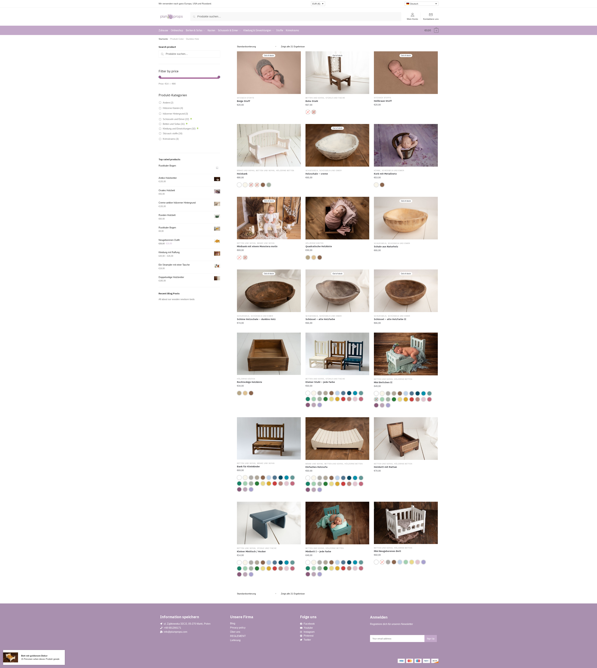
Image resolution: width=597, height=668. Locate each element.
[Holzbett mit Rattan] (406, 438)
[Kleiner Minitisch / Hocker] (269, 523)
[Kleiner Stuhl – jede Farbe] (337, 354)
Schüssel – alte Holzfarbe (320, 319)
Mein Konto (412, 19)
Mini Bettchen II (383, 382)
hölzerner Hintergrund (175, 113)
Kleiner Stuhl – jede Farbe (320, 382)
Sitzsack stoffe (245, 98)
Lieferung (235, 640)
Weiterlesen (269, 121)
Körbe (377, 170)
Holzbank (242, 173)
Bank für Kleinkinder (248, 466)
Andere (168, 102)
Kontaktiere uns (431, 19)
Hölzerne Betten (285, 170)
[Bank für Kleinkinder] (269, 438)
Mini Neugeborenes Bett (387, 551)
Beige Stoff (243, 101)
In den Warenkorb (406, 499)
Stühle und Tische (335, 98)
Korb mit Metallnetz (385, 173)
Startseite (163, 39)
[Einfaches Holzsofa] (337, 438)
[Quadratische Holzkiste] (337, 218)
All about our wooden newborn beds (177, 299)
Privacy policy (237, 627)
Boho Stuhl (311, 101)
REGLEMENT (238, 636)
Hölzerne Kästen (314, 243)
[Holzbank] (269, 145)
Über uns (235, 632)
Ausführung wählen (337, 121)
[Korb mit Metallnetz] (406, 145)
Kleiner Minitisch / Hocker (251, 551)
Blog (232, 623)
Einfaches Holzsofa (316, 466)
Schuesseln (311, 170)
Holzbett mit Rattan (385, 466)
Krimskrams (171, 139)
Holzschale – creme (316, 173)
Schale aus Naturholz (386, 246)
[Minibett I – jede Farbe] (337, 523)
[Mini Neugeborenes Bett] (406, 523)
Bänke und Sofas (246, 170)
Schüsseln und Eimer (330, 170)
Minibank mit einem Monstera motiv (257, 246)
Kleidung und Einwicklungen (179, 128)
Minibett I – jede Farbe (318, 551)
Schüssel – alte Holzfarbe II (390, 319)
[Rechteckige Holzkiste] (269, 354)
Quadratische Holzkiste (318, 246)
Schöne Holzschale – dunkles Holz (256, 319)
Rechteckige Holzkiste (249, 382)
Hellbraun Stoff (383, 100)
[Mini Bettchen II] (406, 354)
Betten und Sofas (314, 98)
